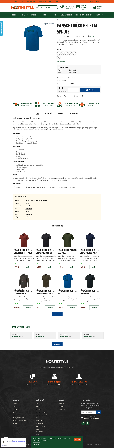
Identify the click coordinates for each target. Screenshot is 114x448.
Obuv (14, 406)
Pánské (27, 211)
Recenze (15, 1)
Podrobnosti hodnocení (79, 36)
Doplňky (15, 412)
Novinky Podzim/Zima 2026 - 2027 (21, 421)
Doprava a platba (42, 1)
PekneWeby (98, 444)
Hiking (27, 203)
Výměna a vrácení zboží (41, 415)
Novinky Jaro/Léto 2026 (18, 418)
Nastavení (36, 444)
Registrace (98, 1)
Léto (29, 206)
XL (70, 53)
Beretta (92, 36)
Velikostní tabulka (61, 61)
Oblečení (15, 404)
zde (48, 440)
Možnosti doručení (61, 80)
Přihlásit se (61, 404)
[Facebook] (83, 423)
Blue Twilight (29, 208)
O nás (50, 1)
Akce (14, 415)
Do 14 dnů (28, 217)
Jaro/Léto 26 (29, 214)
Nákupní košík (62, 409)
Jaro (27, 206)
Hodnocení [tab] (48, 113)
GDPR (37, 418)
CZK (82, 1)
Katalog (21, 1)
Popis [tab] (37, 113)
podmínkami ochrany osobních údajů (91, 418)
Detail (27, 267)
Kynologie (15, 409)
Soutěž (37, 435)
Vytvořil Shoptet (90, 444)
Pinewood (61, 367)
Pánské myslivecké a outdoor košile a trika (36, 200)
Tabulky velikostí (40, 423)
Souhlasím (77, 439)
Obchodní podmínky (41, 412)
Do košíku (91, 90)
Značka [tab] (73, 113)
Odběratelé (38, 409)
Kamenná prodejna (31, 1)
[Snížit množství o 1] (69, 90)
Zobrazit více (57, 344)
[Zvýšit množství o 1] (77, 90)
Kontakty (57, 1)
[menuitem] (15, 15)
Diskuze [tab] (60, 113)
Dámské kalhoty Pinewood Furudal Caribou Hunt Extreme (16, 442)
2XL (74, 53)
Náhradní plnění (39, 432)
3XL (58, 57)
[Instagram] (87, 423)
